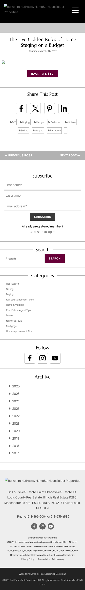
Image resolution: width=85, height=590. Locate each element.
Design (40, 122)
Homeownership (15, 304)
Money (9, 315)
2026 (16, 386)
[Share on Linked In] (64, 108)
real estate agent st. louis (20, 299)
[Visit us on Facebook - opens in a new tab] (30, 358)
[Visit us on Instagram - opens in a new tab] (42, 358)
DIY (14, 122)
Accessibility (44, 559)
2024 (16, 401)
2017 (15, 453)
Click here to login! (42, 232)
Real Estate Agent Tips (18, 310)
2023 (16, 408)
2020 (16, 431)
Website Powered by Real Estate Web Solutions (42, 573)
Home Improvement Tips (19, 331)
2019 (15, 438)
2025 (16, 393)
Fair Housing (58, 559)
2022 (16, 416)
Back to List (41, 73)
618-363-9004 (37, 516)
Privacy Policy (27, 559)
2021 (15, 423)
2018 (15, 446)
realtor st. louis (14, 320)
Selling (24, 130)
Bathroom (55, 130)
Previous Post (20, 155)
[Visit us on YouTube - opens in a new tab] (55, 358)
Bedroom (55, 122)
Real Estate (12, 283)
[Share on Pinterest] (49, 108)
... (65, 130)
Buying (26, 122)
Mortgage (11, 326)
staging (39, 130)
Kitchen (71, 122)
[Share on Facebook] (21, 108)
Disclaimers (67, 579)
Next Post (68, 155)
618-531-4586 (60, 516)
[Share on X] (35, 108)
